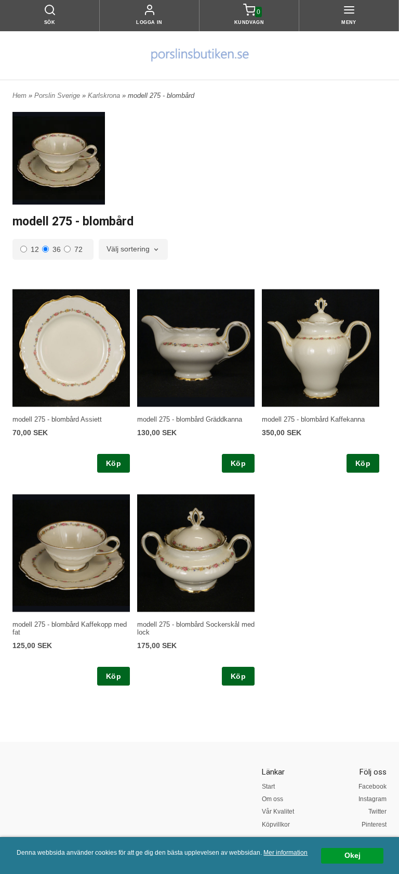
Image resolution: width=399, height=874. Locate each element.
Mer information (285, 852)
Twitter (377, 811)
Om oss (272, 799)
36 (56, 249)
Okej (352, 855)
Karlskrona (105, 95)
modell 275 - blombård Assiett (57, 419)
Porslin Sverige (58, 95)
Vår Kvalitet (278, 811)
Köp (113, 463)
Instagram (372, 799)
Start (268, 786)
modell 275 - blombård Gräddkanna (189, 419)
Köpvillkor (276, 824)
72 (78, 249)
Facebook (372, 786)
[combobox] (133, 249)
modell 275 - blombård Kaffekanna (313, 419)
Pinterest (374, 824)
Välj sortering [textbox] (128, 249)
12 (35, 249)
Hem (19, 95)
